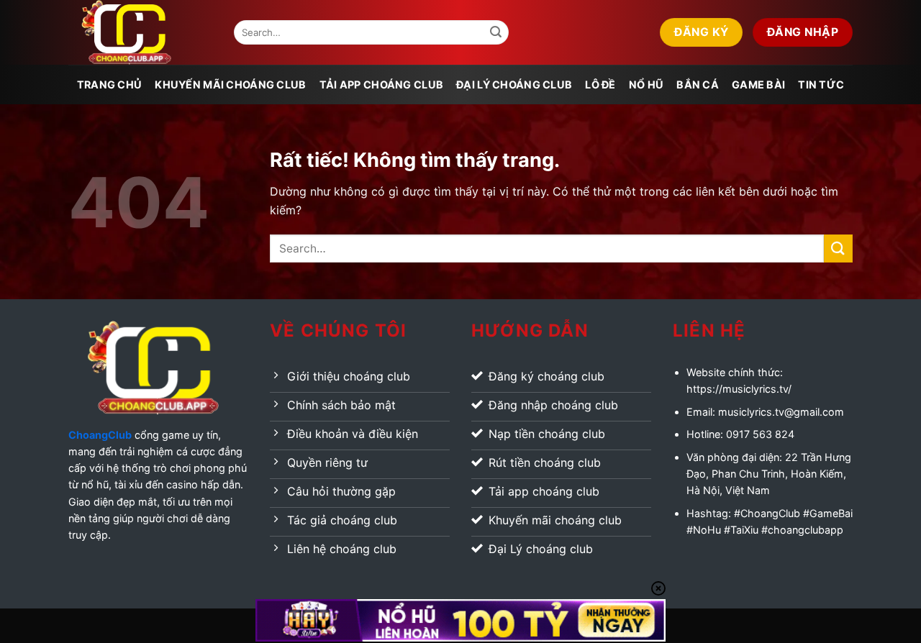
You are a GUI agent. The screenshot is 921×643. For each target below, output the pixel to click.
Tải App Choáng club (381, 84)
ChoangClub (100, 435)
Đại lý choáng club (514, 84)
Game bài (758, 84)
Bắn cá (697, 84)
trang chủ (109, 84)
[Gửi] (496, 32)
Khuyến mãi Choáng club (230, 84)
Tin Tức (821, 84)
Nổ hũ (646, 84)
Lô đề (600, 84)
